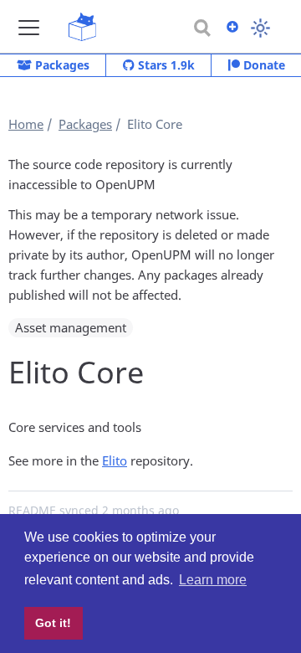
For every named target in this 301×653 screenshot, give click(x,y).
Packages (60, 65)
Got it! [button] (53, 623)
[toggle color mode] (260, 28)
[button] (28, 27)
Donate (262, 65)
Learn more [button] (213, 580)
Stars (165, 65)
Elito (114, 460)
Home (25, 124)
